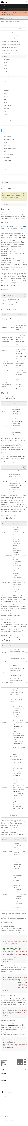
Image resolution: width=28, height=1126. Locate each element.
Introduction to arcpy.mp (7, 25)
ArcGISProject (7, 59)
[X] (21, 1060)
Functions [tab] (5, 182)
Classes (17, 21)
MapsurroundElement (9, 120)
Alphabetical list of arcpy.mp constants (11, 44)
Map (5, 111)
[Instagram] (21, 1063)
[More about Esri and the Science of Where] (4, 1063)
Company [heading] (3, 1080)
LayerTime (6, 99)
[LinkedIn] (25, 1060)
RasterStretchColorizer (9, 145)
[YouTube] (25, 1063)
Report (5, 151)
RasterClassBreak (7, 136)
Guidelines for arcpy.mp (7, 32)
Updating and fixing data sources (9, 47)
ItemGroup (6, 87)
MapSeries (6, 117)
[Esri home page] (4, 2)
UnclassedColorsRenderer (10, 176)
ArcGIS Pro (4, 6)
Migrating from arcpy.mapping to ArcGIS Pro (12, 29)
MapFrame (6, 114)
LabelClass (6, 90)
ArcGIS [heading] (3, 1069)
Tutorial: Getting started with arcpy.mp (10, 35)
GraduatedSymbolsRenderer (10, 78)
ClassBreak (6, 68)
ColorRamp (6, 71)
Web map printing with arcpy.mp (9, 50)
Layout (5, 102)
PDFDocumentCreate (20, 226)
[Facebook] (18, 1060)
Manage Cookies (6, 1116)
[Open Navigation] (26, 2)
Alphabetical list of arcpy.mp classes (10, 38)
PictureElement (7, 133)
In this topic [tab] (5, 204)
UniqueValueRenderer (9, 179)
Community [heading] (4, 1073)
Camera (5, 65)
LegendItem (6, 108)
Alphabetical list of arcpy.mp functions (11, 41)
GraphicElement (7, 81)
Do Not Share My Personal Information (11, 1120)
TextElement (6, 173)
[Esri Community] (18, 1063)
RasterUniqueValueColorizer (10, 148)
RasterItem (6, 142)
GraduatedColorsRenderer (10, 74)
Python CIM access (6, 53)
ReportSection (7, 157)
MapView (6, 127)
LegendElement (7, 105)
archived (21, 193)
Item (5, 84)
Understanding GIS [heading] (5, 1076)
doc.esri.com (10, 14)
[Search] (22, 2)
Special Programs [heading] (5, 1083)
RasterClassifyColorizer (9, 139)
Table (5, 169)
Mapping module (10, 21)
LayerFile (6, 96)
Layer (5, 93)
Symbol (5, 163)
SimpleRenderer (7, 160)
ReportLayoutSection (8, 154)
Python (3, 9)
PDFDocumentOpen (6, 226)
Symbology (6, 166)
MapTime (6, 123)
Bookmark (6, 62)
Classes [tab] (5, 56)
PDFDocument (7, 130)
